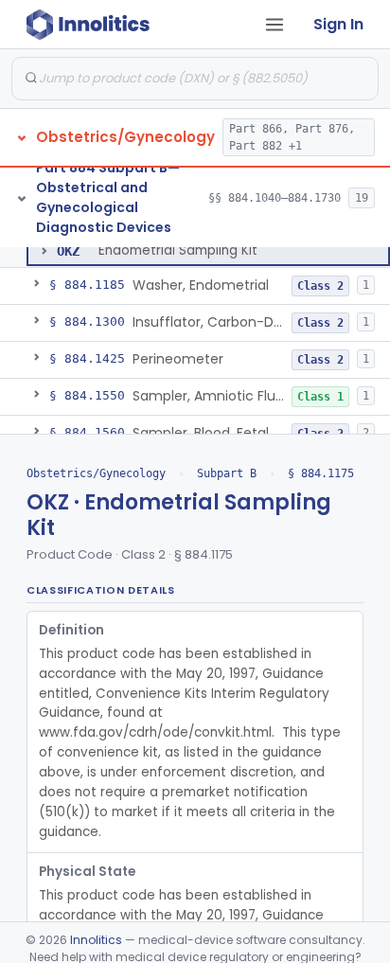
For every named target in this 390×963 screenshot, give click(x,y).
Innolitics (96, 940)
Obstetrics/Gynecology (96, 473)
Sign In (338, 24)
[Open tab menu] (274, 25)
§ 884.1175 (321, 473)
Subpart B (227, 473)
